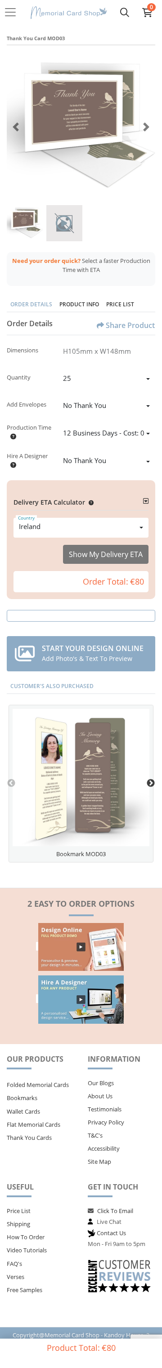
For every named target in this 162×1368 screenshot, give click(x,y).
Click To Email (115, 1211)
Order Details (31, 304)
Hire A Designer (27, 456)
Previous (11, 783)
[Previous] (16, 127)
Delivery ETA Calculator (49, 502)
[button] (89, 502)
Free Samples (24, 1290)
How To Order (26, 1237)
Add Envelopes (26, 404)
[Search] (124, 12)
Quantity (19, 377)
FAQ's (14, 1264)
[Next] (146, 127)
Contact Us (111, 1233)
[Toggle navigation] (13, 12)
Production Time (29, 427)
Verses (15, 1277)
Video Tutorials (27, 1250)
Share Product (130, 325)
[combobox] (106, 379)
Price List (120, 304)
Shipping (18, 1224)
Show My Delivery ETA (106, 554)
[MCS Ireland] (69, 12)
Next (150, 783)
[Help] (11, 436)
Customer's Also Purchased (52, 686)
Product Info (79, 304)
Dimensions (22, 350)
